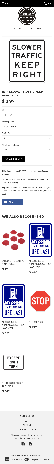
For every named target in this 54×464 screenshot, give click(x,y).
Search (27, 421)
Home (4, 28)
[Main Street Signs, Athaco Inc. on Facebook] (23, 444)
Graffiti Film (7, 133)
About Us (27, 424)
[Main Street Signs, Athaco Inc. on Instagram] (31, 444)
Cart (50, 3)
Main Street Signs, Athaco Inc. (29, 455)
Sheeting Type (8, 121)
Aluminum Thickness (10, 145)
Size (4, 110)
